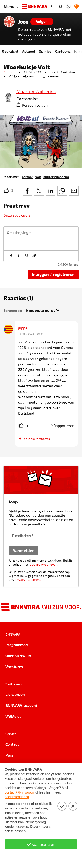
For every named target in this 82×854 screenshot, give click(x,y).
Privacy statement (28, 580)
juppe (22, 328)
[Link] (34, 256)
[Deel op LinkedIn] (50, 190)
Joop (23, 21)
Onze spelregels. (17, 215)
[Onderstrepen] (26, 256)
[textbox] (41, 238)
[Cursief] (18, 256)
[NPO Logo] (76, 6)
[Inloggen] (68, 6)
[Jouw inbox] (61, 6)
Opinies (45, 51)
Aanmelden (24, 550)
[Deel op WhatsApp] (62, 190)
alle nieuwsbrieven (43, 564)
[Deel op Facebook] (27, 190)
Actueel (28, 51)
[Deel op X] (39, 190)
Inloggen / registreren (53, 274)
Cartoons (63, 51)
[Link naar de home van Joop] (9, 21)
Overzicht (10, 51)
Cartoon (9, 72)
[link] (8, 98)
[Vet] (11, 256)
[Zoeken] (53, 6)
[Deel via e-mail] (73, 190)
